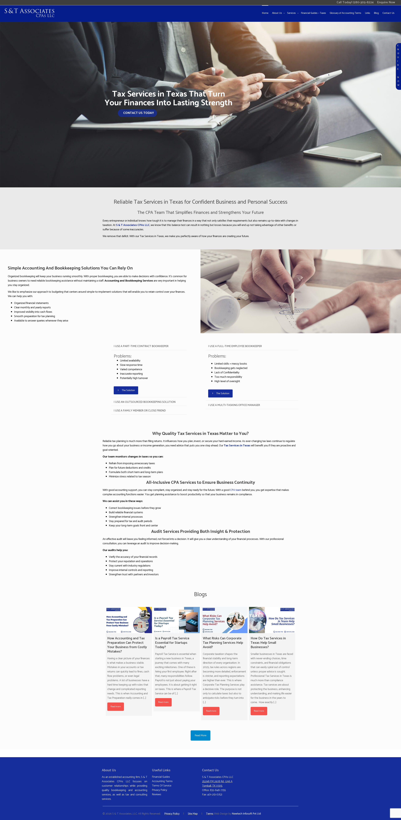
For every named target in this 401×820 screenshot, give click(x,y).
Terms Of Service (161, 785)
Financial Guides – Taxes (313, 13)
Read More (200, 735)
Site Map (193, 813)
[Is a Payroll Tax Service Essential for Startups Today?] (177, 620)
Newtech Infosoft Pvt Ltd (246, 813)
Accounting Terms (162, 781)
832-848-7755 (218, 790)
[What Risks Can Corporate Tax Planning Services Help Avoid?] (224, 620)
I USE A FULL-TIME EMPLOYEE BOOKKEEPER (235, 346)
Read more (116, 706)
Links (367, 13)
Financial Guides (161, 777)
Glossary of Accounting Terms (345, 13)
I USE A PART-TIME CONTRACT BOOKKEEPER (141, 346)
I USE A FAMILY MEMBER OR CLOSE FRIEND (140, 410)
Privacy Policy (159, 790)
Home (265, 13)
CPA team (235, 490)
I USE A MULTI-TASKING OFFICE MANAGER (234, 405)
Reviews (156, 794)
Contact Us (388, 13)
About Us (277, 13)
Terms (209, 813)
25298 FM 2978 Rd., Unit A (217, 781)
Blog (376, 13)
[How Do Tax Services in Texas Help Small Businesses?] (272, 620)
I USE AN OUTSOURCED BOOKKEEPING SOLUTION (145, 402)
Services (291, 13)
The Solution (128, 390)
